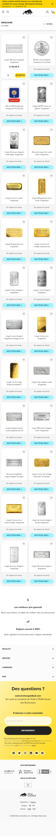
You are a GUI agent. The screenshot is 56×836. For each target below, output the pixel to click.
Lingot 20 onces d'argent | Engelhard (42, 567)
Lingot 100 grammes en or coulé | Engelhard (42, 199)
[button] (28, 649)
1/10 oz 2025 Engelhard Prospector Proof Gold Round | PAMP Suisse (14, 107)
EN (33, 806)
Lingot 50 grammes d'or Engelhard (14, 245)
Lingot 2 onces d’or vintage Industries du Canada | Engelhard (42, 245)
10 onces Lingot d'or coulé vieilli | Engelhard (42, 153)
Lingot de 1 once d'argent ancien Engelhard (42, 521)
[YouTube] (36, 753)
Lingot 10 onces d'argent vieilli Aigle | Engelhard (14, 153)
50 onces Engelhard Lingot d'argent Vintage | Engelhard (14, 475)
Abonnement (28, 730)
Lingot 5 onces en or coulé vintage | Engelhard (14, 521)
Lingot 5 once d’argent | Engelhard (14, 291)
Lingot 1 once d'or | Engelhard (42, 337)
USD (34, 809)
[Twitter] (19, 753)
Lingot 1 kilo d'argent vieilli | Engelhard (42, 383)
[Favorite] (24, 37)
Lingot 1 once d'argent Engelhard (41, 291)
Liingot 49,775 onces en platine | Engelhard (42, 107)
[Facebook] (13, 753)
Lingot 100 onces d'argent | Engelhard (14, 61)
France (33, 802)
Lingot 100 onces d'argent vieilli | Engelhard (42, 429)
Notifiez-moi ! (41, 75)
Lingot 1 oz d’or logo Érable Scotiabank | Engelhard (14, 383)
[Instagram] (25, 753)
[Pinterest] (42, 753)
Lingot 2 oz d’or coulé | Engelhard (14, 199)
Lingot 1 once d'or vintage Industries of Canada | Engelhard (42, 475)
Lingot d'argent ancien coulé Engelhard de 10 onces (14, 429)
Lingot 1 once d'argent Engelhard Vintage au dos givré (14, 337)
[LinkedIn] (31, 753)
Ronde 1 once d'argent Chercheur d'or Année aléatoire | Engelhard (41, 61)
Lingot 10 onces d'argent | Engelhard (14, 567)
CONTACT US (21, 6)
